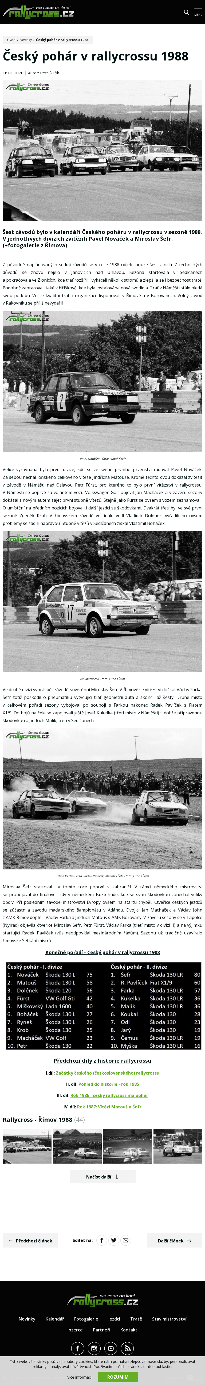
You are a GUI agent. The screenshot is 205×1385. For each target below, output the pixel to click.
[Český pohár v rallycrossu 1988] (102, 151)
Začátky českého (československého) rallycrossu (107, 1073)
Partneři (101, 1330)
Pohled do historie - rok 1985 (108, 1084)
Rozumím (118, 1377)
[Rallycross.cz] (38, 12)
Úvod (11, 40)
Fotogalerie (86, 1319)
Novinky (26, 40)
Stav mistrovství (169, 1319)
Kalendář (55, 1319)
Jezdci (114, 1319)
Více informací (79, 1377)
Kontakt (128, 1330)
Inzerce (75, 1330)
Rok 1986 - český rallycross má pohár (109, 1095)
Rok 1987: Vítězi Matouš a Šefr (109, 1107)
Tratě (136, 1319)
